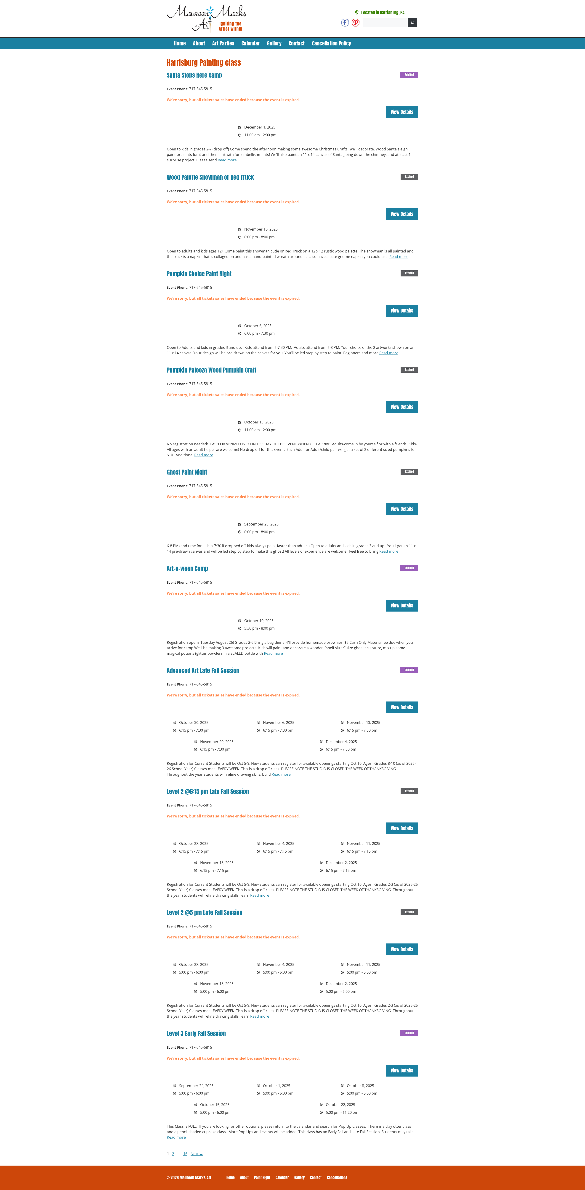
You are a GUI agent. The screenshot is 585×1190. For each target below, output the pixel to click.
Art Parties (223, 43)
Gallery (274, 43)
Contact (297, 43)
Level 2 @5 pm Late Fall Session (204, 912)
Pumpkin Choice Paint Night (199, 273)
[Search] (412, 22)
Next (197, 1153)
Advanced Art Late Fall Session (203, 670)
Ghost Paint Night (187, 472)
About (199, 43)
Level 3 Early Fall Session (196, 1033)
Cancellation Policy (331, 43)
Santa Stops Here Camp (194, 75)
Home (180, 43)
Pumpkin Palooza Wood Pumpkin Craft (211, 370)
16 (186, 1153)
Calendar (251, 43)
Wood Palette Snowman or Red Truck (210, 177)
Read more (227, 160)
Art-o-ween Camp (187, 568)
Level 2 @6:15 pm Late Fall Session (208, 791)
